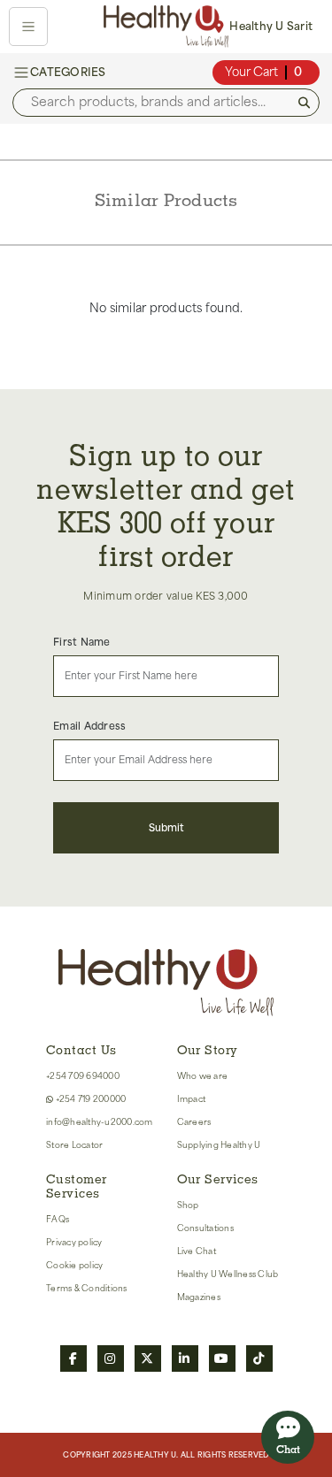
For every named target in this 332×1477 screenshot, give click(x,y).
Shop (188, 1205)
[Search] (304, 103)
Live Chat (196, 1251)
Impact (191, 1099)
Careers (194, 1122)
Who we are (202, 1076)
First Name (82, 642)
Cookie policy (74, 1265)
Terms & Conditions (86, 1288)
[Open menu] (28, 26)
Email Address (89, 726)
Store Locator (74, 1145)
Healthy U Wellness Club (228, 1274)
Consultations (205, 1228)
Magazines (198, 1297)
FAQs (57, 1219)
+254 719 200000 (89, 1099)
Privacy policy (74, 1242)
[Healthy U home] (166, 26)
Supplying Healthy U (219, 1145)
